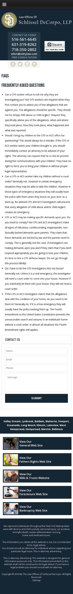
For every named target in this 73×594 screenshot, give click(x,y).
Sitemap (36, 580)
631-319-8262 (24, 44)
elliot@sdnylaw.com (24, 54)
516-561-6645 (24, 39)
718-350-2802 (24, 49)
